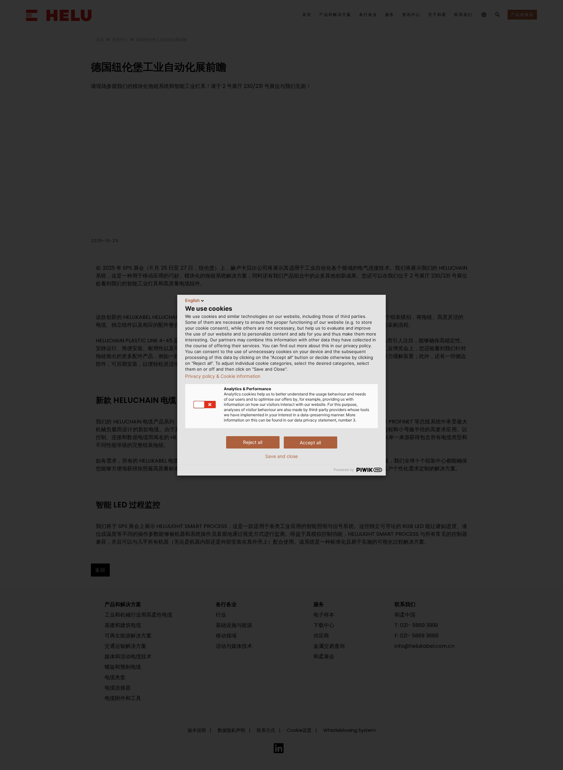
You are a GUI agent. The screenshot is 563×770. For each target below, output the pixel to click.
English (192, 300)
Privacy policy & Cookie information (222, 376)
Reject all (252, 442)
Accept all (310, 442)
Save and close (281, 456)
